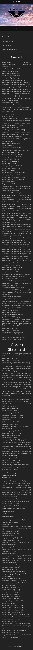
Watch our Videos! (7, 41)
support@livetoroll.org (9, 475)
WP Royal (20, 646)
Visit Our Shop (6, 45)
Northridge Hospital (8, 516)
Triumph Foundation (8, 511)
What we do (5, 37)
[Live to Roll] (16, 13)
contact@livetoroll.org (9, 473)
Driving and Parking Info (9, 49)
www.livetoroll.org (7, 477)
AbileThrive (5, 514)
